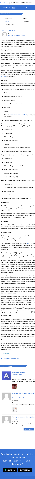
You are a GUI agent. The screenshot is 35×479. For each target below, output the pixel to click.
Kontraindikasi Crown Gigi (11, 358)
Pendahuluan (8, 18)
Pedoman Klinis (9, 24)
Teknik (7, 21)
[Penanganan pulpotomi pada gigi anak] (6, 423)
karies (27, 243)
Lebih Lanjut (28, 429)
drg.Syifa (17, 419)
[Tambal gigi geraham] (6, 379)
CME (25, 8)
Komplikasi (26, 21)
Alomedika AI (6, 8)
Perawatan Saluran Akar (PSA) (18, 114)
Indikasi (25, 18)
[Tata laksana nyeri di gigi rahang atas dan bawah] (6, 399)
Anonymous (18, 374)
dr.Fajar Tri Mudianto (20, 398)
